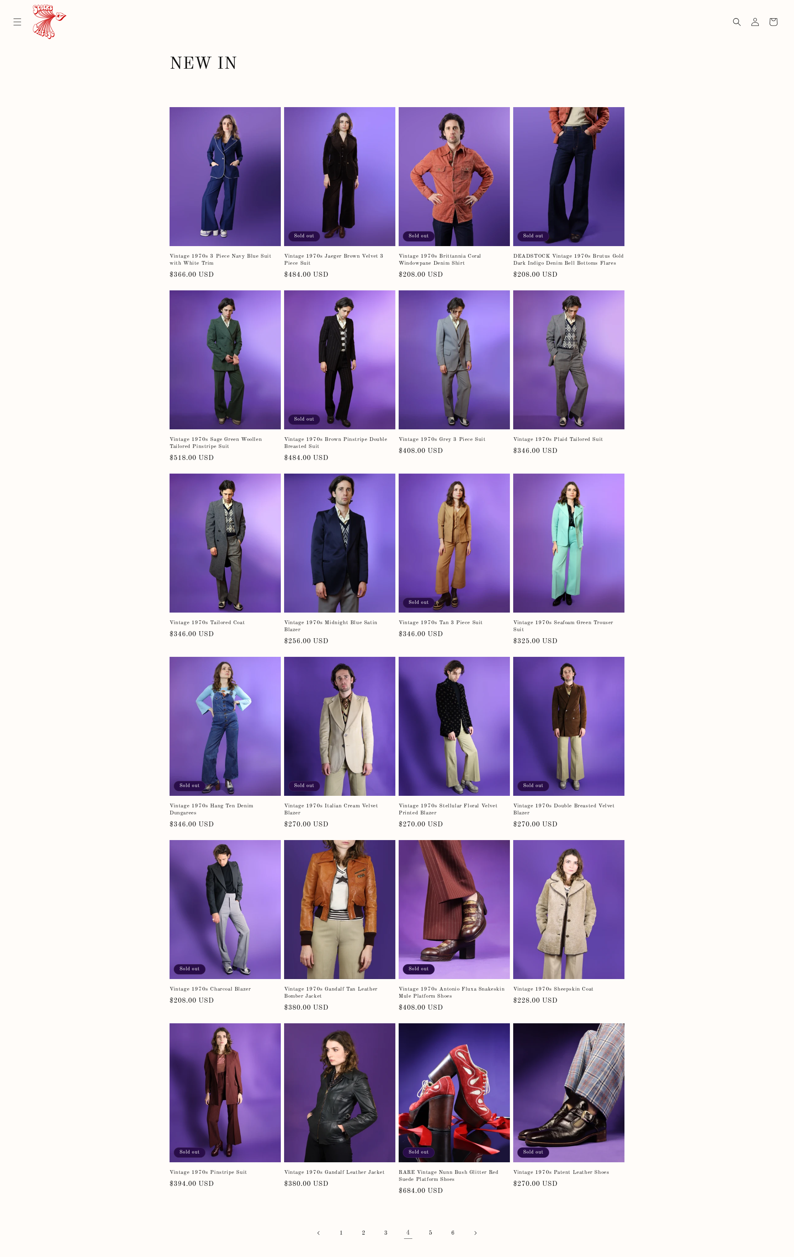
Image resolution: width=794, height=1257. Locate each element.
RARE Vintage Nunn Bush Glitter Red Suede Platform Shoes (448, 1176)
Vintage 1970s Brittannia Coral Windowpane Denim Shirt (440, 260)
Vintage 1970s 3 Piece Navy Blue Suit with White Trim (221, 260)
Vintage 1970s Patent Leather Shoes (561, 1172)
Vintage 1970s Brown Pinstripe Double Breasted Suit (335, 443)
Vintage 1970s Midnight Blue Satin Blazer (331, 626)
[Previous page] (319, 1233)
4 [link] (408, 1233)
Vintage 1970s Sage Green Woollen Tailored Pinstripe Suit (216, 443)
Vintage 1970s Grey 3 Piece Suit (442, 439)
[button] (17, 22)
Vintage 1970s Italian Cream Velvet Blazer (331, 809)
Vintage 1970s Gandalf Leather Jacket (334, 1172)
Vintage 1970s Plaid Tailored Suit (558, 439)
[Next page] (475, 1233)
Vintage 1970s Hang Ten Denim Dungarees (212, 809)
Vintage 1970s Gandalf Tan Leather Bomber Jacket (331, 992)
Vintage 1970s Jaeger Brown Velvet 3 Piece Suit (334, 260)
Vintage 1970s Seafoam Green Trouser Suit (563, 626)
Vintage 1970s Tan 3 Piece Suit (441, 622)
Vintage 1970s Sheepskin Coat (553, 989)
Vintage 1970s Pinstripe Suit (208, 1172)
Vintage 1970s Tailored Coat (207, 622)
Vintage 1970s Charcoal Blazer (210, 989)
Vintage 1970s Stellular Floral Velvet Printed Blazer (448, 809)
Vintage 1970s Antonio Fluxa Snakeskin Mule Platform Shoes (452, 992)
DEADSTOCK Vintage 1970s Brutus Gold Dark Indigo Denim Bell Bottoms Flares (568, 260)
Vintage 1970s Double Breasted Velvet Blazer (564, 809)
